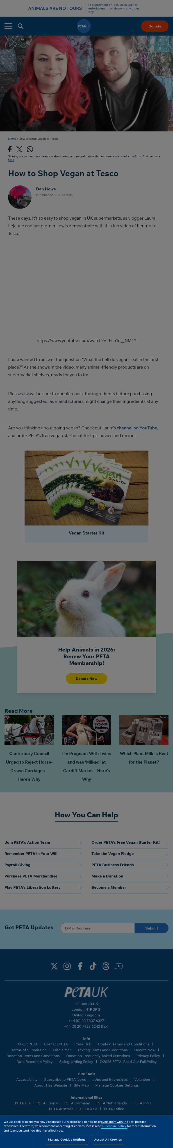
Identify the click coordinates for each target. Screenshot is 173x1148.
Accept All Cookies (108, 1139)
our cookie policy (114, 1126)
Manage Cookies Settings (66, 1139)
